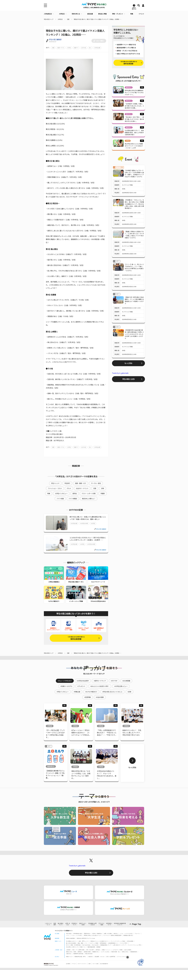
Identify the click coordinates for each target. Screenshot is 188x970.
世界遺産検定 (103, 943)
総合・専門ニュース (84, 941)
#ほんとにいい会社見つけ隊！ (99, 686)
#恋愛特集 (87, 697)
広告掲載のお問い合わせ (92, 924)
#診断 (129, 691)
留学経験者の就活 (77, 933)
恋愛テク (76, 47)
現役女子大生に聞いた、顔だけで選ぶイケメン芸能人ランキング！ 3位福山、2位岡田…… (97, 19)
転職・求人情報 (108, 933)
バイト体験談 (73, 498)
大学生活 (62, 14)
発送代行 (90, 956)
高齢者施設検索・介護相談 (93, 947)
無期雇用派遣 (133, 951)
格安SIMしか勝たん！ (88, 498)
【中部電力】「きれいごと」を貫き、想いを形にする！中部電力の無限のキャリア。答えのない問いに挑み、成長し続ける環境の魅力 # (134, 204)
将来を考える (76, 14)
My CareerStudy (86, 945)
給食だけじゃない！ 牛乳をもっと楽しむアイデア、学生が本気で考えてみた (131, 733)
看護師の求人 (95, 951)
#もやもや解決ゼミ (91, 691)
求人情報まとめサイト (71, 941)
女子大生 (83, 47)
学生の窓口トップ (48, 19)
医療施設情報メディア (105, 945)
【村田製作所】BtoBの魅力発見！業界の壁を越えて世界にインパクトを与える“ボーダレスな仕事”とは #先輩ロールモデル (134, 334)
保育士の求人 (125, 951)
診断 (102, 488)
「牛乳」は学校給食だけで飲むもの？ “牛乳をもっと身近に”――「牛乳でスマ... (107, 733)
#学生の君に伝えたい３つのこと (112, 691)
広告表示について (74, 924)
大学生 (69, 47)
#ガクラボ (114, 680)
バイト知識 (60, 498)
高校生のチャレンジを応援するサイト (99, 941)
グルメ (69, 488)
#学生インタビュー (63, 691)
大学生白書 (97, 47)
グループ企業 (95, 963)
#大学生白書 (74, 523)
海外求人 (116, 933)
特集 (131, 14)
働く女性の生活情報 (71, 943)
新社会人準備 (102, 14)
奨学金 (75, 493)
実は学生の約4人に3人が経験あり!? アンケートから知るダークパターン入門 (134, 146)
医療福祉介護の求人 (128, 935)
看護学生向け (87, 933)
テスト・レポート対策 (88, 493)
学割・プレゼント (117, 14)
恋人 (90, 47)
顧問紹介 (80, 951)
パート (67, 935)
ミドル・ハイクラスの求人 (126, 933)
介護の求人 (68, 953)
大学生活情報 (130, 941)
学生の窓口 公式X (128, 379)
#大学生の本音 (84, 523)
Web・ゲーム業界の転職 (78, 949)
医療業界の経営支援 (78, 953)
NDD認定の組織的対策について (120, 924)
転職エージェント (106, 949)
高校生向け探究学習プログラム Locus (86, 938)
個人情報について (61, 924)
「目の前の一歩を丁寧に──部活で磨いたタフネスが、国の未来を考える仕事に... (134, 119)
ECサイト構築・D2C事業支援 (73, 945)
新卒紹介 (98, 949)
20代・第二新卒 (90, 949)
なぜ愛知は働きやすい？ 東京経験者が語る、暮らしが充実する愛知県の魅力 (134, 132)
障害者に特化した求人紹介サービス (92, 935)
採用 (89, 963)
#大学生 (93, 523)
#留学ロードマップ (100, 680)
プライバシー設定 (101, 924)
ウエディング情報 (93, 943)
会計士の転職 (127, 949)
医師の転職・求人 (115, 951)
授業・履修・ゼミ (80, 483)
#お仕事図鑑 (126, 680)
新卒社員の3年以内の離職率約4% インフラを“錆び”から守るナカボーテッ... (134, 92)
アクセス (74, 963)
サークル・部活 (96, 483)
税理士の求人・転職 (71, 951)
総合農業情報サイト (113, 943)
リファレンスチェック (122, 956)
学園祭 (103, 493)
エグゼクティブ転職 (117, 949)
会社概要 (68, 963)
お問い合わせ (67, 924)
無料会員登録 (76, 638)
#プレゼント (81, 686)
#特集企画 (77, 691)
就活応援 (90, 14)
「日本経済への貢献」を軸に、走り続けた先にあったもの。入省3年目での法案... (134, 106)
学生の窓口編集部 (55, 39)
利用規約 (55, 924)
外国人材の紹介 (89, 953)
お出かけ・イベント (82, 488)
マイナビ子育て (124, 943)
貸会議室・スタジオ (99, 956)
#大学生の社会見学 (83, 680)
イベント (141, 14)
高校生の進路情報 (70, 938)
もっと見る (128, 363)
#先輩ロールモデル (66, 686)
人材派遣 (68, 949)
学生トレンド (55, 483)
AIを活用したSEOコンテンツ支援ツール (75, 947)
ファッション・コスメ (55, 488)
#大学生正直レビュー (120, 686)
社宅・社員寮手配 (110, 956)
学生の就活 (68, 933)
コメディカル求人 (105, 951)
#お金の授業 (100, 697)
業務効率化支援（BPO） (80, 956)
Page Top (136, 924)
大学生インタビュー (61, 493)
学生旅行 (67, 483)
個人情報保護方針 (104, 963)
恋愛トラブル (60, 47)
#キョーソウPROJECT (65, 680)
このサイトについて (48, 924)
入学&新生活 (48, 14)
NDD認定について (109, 924)
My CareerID (95, 945)
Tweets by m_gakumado (120, 373)
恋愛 (68, 19)
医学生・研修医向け (97, 933)
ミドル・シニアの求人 (76, 935)
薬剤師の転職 (87, 951)
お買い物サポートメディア (119, 945)
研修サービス (69, 956)
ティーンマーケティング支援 (118, 941)
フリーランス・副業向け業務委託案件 (112, 935)
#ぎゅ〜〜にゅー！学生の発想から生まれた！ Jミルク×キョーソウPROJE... (80, 733)
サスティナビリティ (82, 963)
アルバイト (137, 933)
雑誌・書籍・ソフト (82, 943)
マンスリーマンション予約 (134, 945)
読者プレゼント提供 (82, 924)
